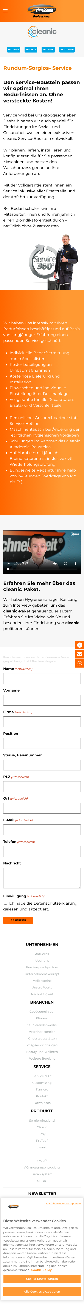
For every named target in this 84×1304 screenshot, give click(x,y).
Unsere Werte (42, 987)
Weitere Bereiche (42, 1058)
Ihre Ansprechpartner (42, 967)
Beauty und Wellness (42, 1052)
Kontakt (42, 1096)
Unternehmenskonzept (42, 974)
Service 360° (42, 1076)
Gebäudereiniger (42, 1012)
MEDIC (42, 1181)
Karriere (42, 1089)
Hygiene (13, 49)
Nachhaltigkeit (42, 994)
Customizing (42, 1083)
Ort (15, 798)
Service (31, 49)
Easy (42, 1134)
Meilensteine (42, 981)
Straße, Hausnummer (22, 755)
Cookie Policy (41, 1270)
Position (10, 734)
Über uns (42, 961)
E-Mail (18, 820)
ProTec (42, 1141)
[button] (5, 11)
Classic (42, 1127)
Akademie (67, 49)
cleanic (42, 1147)
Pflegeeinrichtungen (42, 1045)
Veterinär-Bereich (42, 1032)
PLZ (16, 777)
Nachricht (12, 863)
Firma (17, 712)
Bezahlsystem (42, 1174)
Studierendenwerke (42, 1025)
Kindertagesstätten (42, 1038)
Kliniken (42, 1018)
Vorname (11, 690)
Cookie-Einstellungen (42, 1278)
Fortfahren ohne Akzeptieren (63, 1203)
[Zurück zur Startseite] (42, 11)
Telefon (19, 842)
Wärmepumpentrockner (42, 1167)
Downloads (42, 1103)
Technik (48, 49)
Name (17, 669)
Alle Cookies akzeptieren (42, 1291)
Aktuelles (42, 954)
